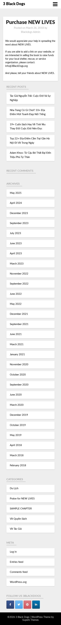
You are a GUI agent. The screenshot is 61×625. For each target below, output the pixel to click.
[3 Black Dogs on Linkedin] (36, 605)
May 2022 (16, 304)
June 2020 (16, 394)
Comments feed (18, 572)
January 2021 (17, 354)
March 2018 (17, 455)
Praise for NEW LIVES (22, 498)
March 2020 (17, 405)
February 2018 (18, 465)
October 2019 (18, 425)
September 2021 (19, 324)
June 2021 (16, 334)
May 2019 (16, 435)
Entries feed (16, 562)
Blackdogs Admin (30, 32)
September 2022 (19, 283)
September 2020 (19, 384)
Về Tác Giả (16, 529)
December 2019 (19, 415)
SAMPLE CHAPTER (21, 508)
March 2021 (17, 344)
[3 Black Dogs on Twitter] (19, 605)
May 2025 (16, 193)
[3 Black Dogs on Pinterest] (27, 605)
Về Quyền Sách (18, 519)
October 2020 (18, 374)
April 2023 (16, 253)
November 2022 (19, 273)
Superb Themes (30, 620)
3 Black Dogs (14, 4)
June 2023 (16, 243)
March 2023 (17, 263)
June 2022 (16, 294)
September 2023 (19, 223)
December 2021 (19, 314)
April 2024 (16, 203)
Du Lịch (14, 488)
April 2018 (16, 445)
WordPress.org (18, 582)
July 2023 (15, 233)
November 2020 (19, 364)
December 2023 (19, 213)
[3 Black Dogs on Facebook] (10, 605)
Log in (13, 552)
